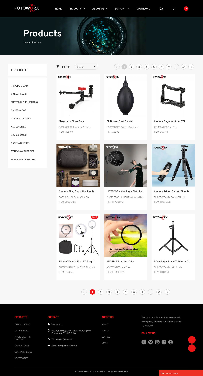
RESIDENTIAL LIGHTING (23, 159)
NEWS (104, 343)
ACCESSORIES (18, 126)
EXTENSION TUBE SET (22, 151)
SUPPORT (120, 8)
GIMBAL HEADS (19, 93)
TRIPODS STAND (19, 85)
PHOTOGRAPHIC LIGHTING (24, 102)
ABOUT (105, 324)
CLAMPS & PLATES (21, 118)
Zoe (192, 340)
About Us (98, 8)
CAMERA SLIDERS (20, 143)
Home (58, 8)
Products (75, 8)
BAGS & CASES (19, 134)
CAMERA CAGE (18, 110)
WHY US (105, 330)
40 (183, 67)
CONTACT (106, 337)
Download (143, 8)
